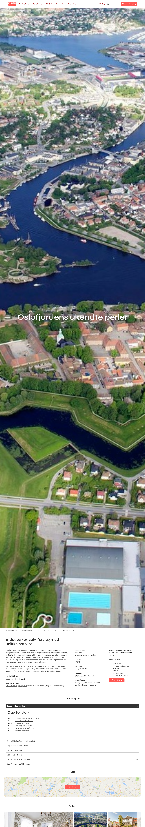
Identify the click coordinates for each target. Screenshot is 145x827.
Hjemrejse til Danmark (22, 730)
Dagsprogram (27, 630)
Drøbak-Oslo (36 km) (22, 723)
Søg (103, 4)
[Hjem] (12, 4)
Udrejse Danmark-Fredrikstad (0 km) (27, 718)
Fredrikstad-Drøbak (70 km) (24, 721)
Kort (38, 630)
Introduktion (11, 630)
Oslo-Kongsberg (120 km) (23, 725)
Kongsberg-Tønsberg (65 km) (24, 728)
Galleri (47, 630)
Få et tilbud (68, 630)
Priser (56, 630)
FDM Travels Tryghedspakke (16, 686)
